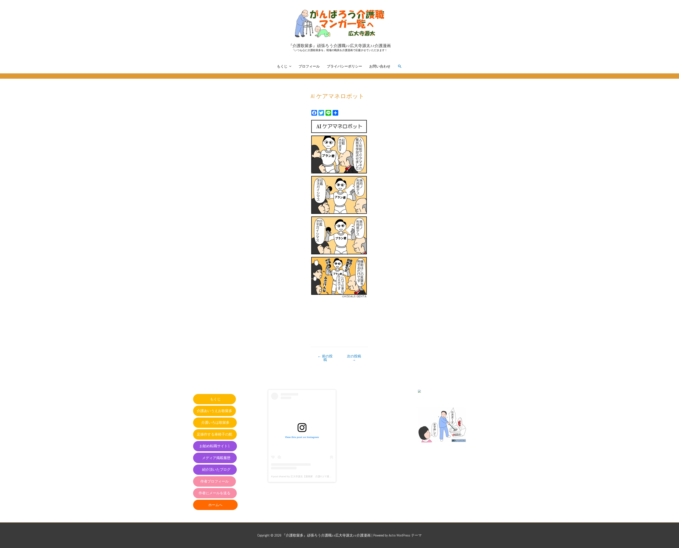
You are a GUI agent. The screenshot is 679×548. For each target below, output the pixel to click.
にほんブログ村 (430, 399)
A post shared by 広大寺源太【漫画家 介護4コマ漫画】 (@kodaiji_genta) (312, 476)
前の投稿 (325, 357)
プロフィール (309, 66)
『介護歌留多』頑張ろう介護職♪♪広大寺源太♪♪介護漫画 (339, 45)
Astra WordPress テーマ (405, 535)
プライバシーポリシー (344, 66)
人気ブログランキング (434, 446)
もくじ (282, 66)
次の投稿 (354, 357)
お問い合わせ (379, 66)
